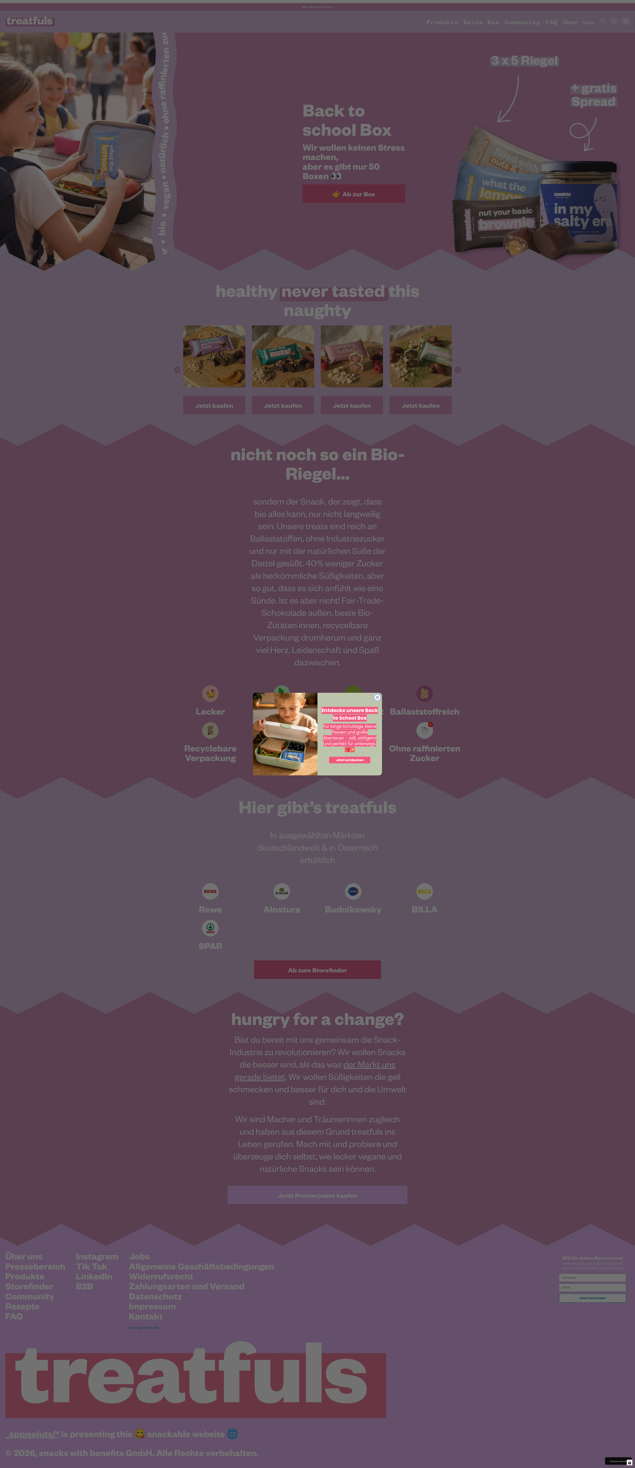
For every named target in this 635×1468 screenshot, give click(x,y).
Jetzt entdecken (350, 760)
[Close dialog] (377, 697)
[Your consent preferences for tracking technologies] (629, 1462)
